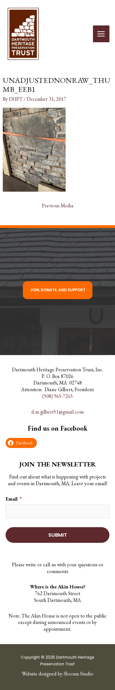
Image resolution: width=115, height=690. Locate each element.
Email (13, 499)
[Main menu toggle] (101, 33)
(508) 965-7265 (57, 396)
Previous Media (57, 205)
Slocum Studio (79, 673)
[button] (57, 290)
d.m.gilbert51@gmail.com (57, 411)
